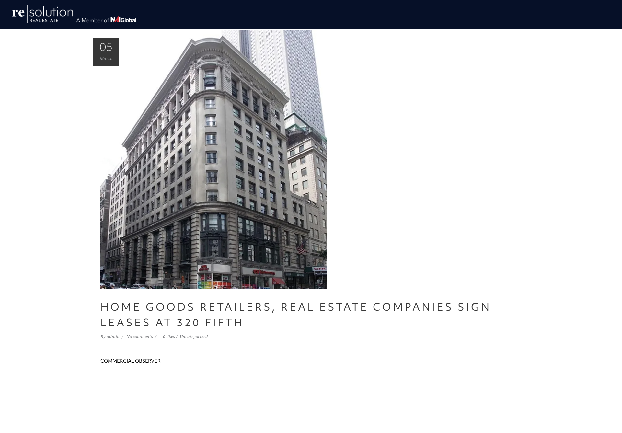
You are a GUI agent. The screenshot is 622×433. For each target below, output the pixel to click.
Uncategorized (194, 336)
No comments (140, 336)
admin (114, 336)
